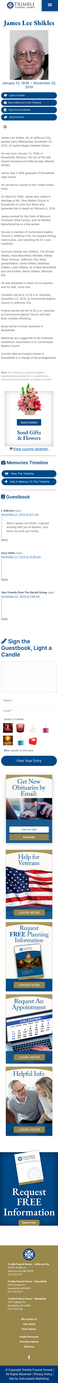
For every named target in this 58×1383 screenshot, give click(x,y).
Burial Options (29, 1329)
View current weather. (31, 449)
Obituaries (29, 1346)
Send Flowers (16, 117)
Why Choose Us (29, 1319)
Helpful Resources (29, 1336)
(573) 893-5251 (15, 1274)
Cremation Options (29, 1341)
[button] (50, 4)
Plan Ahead (29, 1324)
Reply (4, 539)
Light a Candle (17, 95)
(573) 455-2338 (15, 1309)
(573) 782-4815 (15, 1291)
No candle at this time (19, 750)
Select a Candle (14, 719)
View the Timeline (22, 473)
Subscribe (29, 837)
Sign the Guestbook (19, 109)
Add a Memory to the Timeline (24, 102)
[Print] (5, 126)
